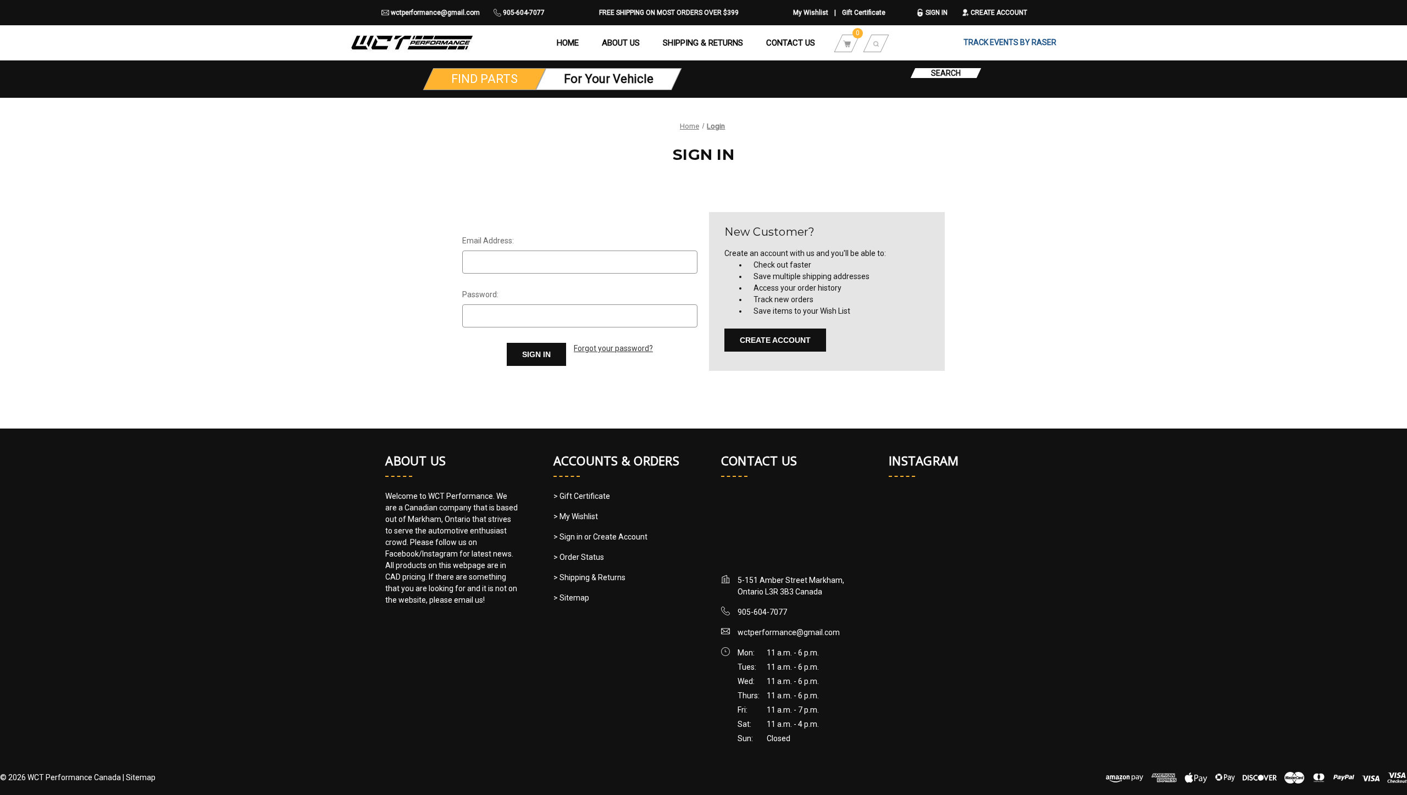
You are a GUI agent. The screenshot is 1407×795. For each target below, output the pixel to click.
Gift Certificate (863, 12)
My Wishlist (810, 12)
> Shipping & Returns (589, 577)
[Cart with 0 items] (847, 43)
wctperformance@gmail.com (434, 12)
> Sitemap (571, 597)
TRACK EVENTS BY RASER (1009, 42)
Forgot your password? (613, 348)
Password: (480, 294)
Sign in (936, 12)
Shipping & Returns (703, 43)
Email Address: (488, 240)
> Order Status (578, 557)
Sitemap (141, 777)
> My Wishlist (575, 516)
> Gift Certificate (581, 496)
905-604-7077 (523, 12)
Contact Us (790, 43)
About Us (621, 43)
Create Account (998, 12)
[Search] (876, 43)
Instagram (924, 460)
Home (568, 43)
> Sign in (568, 536)
